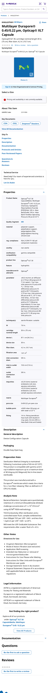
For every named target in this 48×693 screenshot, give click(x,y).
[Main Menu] (3, 3)
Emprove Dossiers (30, 123)
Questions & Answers (7, 160)
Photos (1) (24, 80)
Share (44, 22)
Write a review (20, 45)
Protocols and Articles (11, 149)
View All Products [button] (24, 631)
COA (5, 123)
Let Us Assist (9, 183)
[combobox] (24, 9)
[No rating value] (6, 45)
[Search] (43, 9)
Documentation (9, 146)
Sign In (7, 87)
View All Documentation (12, 129)
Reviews (5, 165)
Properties (6, 138)
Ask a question (32, 45)
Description (7, 142)
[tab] (5, 15)
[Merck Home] (11, 3)
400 (22, 222)
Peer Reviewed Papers (12, 153)
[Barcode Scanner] (40, 3)
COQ (15, 123)
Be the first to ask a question (16, 652)
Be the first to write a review (17, 672)
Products (4, 16)
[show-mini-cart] (44, 3)
